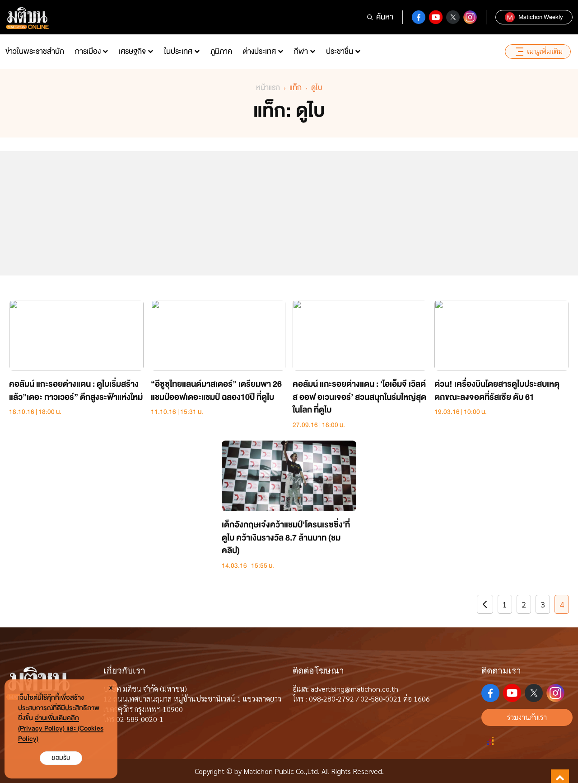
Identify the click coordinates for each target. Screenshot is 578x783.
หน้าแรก (268, 87)
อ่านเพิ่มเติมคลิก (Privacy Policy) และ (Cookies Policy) (60, 728)
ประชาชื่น (339, 51)
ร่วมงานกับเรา (527, 717)
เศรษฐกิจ (132, 51)
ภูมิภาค (221, 51)
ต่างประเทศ (259, 51)
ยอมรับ (60, 758)
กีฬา (301, 51)
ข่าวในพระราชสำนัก (34, 51)
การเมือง (88, 51)
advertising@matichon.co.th (354, 688)
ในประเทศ (178, 51)
